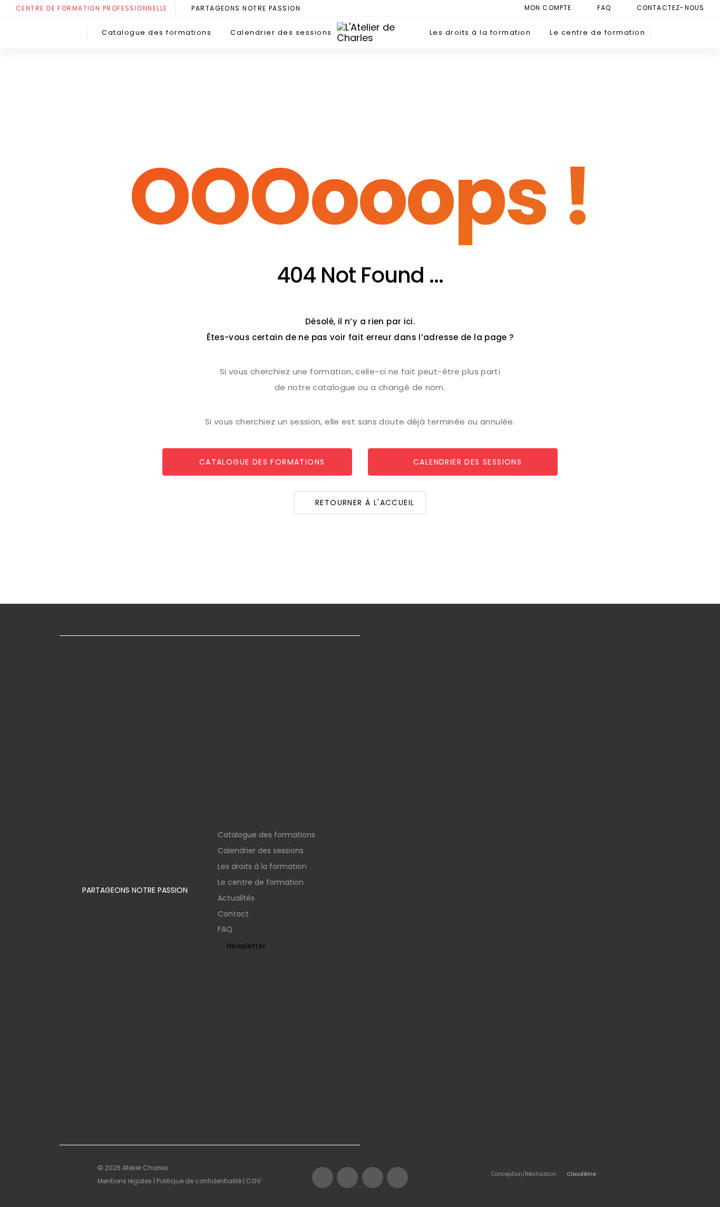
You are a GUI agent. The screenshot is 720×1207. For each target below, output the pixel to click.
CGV (253, 1180)
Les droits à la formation (262, 866)
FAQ (225, 929)
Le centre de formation (261, 882)
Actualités (236, 898)
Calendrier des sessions (261, 850)
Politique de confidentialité (199, 1180)
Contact (233, 914)
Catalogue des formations (266, 834)
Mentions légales (125, 1180)
